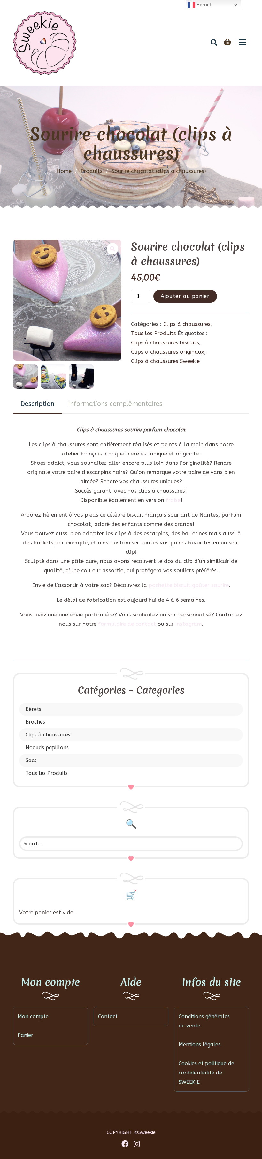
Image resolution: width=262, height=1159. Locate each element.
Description (37, 403)
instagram (188, 624)
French (203, 4)
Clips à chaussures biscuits (165, 342)
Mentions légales (199, 1045)
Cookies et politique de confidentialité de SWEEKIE (206, 1072)
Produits (94, 171)
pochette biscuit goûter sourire (189, 585)
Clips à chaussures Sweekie (165, 361)
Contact (108, 1016)
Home (64, 171)
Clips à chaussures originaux (167, 352)
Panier (25, 1035)
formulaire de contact (127, 624)
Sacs (31, 760)
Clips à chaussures (48, 735)
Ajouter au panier (185, 296)
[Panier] (227, 42)
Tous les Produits (47, 773)
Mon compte (33, 1016)
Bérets (33, 709)
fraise (173, 500)
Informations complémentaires (115, 403)
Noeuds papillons (47, 747)
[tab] (37, 404)
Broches (35, 722)
